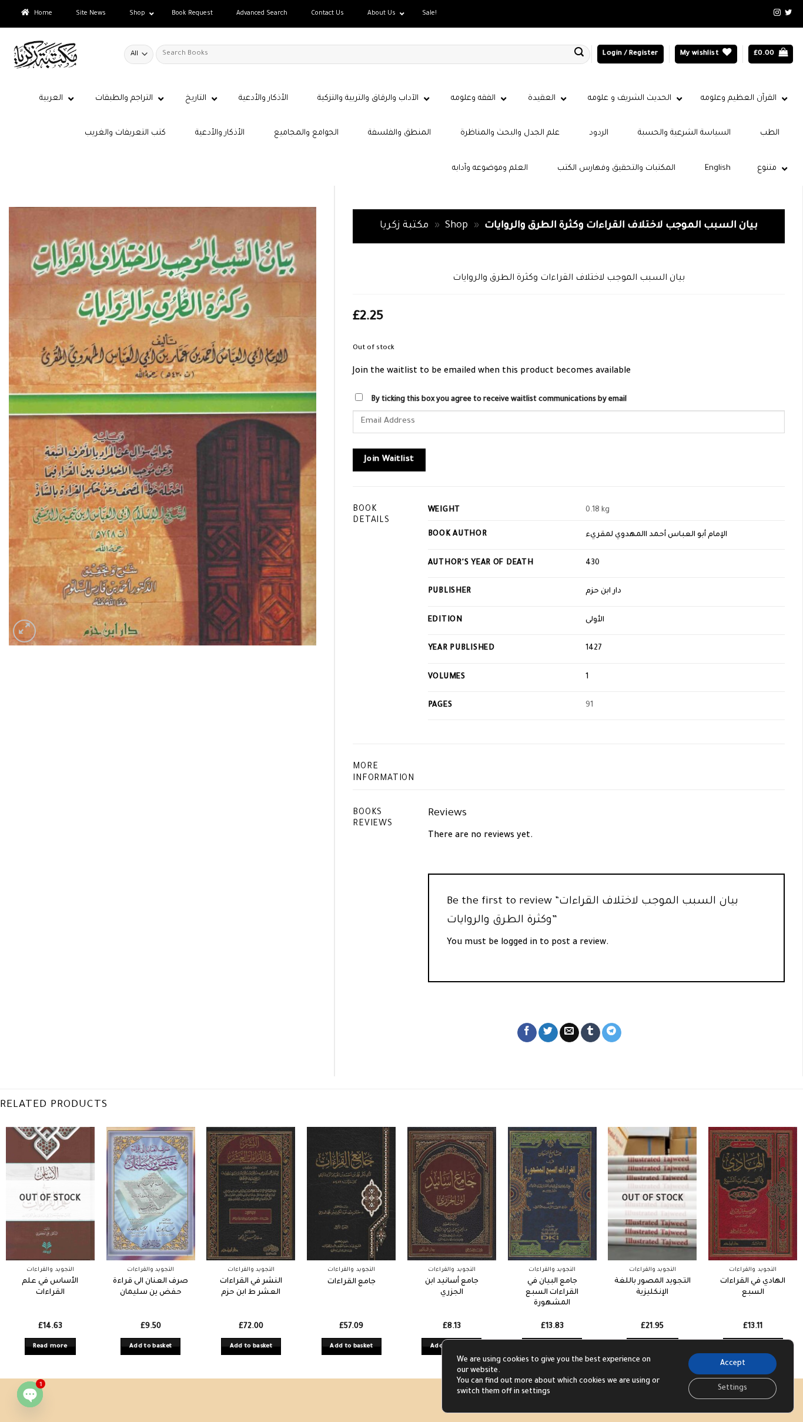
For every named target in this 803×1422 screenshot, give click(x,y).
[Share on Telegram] (611, 1033)
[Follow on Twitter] (788, 13)
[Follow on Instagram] (777, 13)
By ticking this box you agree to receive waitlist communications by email (499, 400)
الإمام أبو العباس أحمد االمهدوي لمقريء (656, 535)
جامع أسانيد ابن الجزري (452, 1287)
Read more (50, 1346)
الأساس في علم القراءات (50, 1287)
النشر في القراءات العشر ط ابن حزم (251, 1287)
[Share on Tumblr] (590, 1033)
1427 (593, 648)
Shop (456, 226)
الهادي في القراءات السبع (752, 1287)
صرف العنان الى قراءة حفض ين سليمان (150, 1287)
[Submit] (579, 54)
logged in (519, 943)
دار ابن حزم (603, 591)
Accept (732, 1364)
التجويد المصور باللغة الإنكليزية (652, 1287)
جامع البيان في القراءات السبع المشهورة (552, 1292)
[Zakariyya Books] (57, 54)
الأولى (594, 620)
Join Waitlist (389, 459)
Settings (732, 1388)
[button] (630, 54)
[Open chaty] (30, 1394)
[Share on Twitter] (548, 1033)
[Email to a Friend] (569, 1033)
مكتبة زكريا (404, 226)
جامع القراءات (351, 1282)
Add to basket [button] (150, 1346)
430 (592, 563)
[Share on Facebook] (527, 1033)
